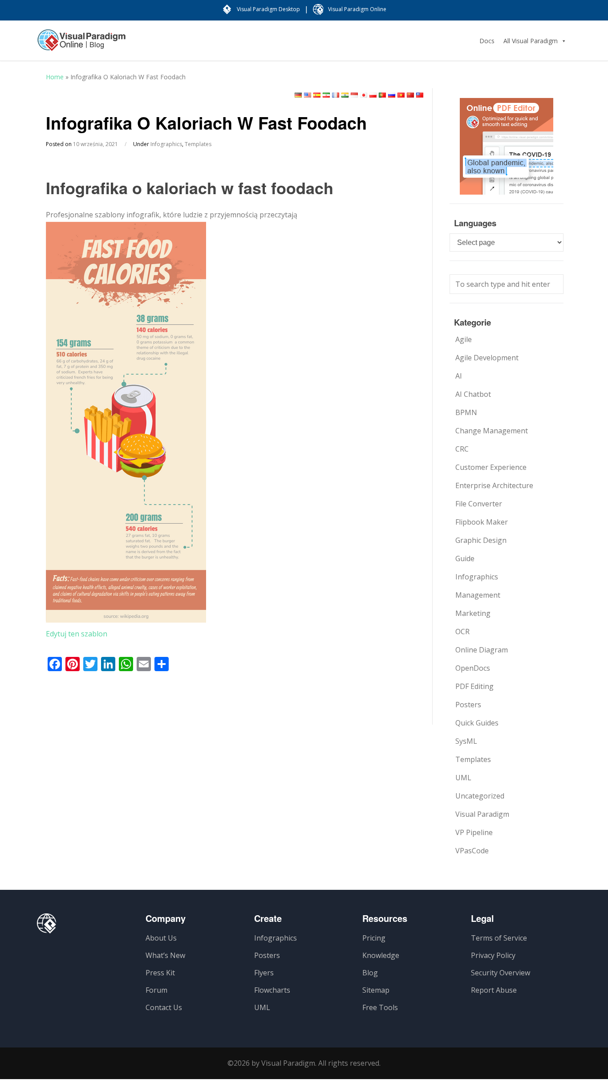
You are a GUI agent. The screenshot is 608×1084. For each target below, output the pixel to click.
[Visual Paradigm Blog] (81, 44)
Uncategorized (479, 796)
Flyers (264, 973)
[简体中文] (410, 95)
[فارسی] (326, 95)
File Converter (478, 504)
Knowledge (380, 955)
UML (463, 777)
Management (477, 595)
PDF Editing (474, 686)
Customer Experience (491, 467)
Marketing (472, 613)
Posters (468, 704)
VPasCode (472, 851)
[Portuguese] (382, 95)
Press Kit (160, 973)
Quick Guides (477, 723)
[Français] (335, 95)
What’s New (165, 955)
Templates (198, 144)
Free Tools (380, 1007)
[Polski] (373, 95)
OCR (462, 631)
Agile (463, 339)
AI (458, 376)
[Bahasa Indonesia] (354, 95)
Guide (464, 558)
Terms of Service (499, 938)
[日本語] (363, 95)
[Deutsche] (298, 95)
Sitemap (375, 990)
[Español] (316, 95)
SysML (466, 741)
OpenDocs (472, 668)
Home (55, 77)
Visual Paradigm (482, 814)
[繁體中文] (419, 95)
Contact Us (164, 1007)
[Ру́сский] (391, 95)
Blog (370, 973)
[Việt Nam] (401, 95)
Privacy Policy (493, 955)
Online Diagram (481, 650)
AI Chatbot (473, 394)
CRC (462, 449)
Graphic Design (481, 540)
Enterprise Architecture (494, 485)
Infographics (166, 144)
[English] (307, 95)
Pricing (373, 938)
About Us (161, 938)
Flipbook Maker (481, 522)
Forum (156, 990)
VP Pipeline (474, 832)
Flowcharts (272, 990)
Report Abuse (494, 990)
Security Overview (500, 973)
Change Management (491, 431)
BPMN (466, 412)
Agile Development (487, 358)
